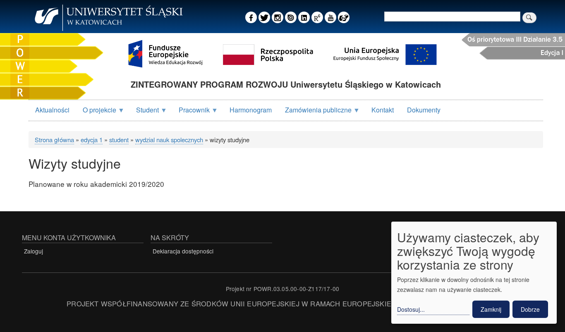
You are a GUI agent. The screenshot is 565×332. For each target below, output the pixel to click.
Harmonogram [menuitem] (251, 110)
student (119, 139)
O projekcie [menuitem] (96, 112)
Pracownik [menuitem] (191, 112)
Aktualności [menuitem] (52, 110)
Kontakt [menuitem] (382, 110)
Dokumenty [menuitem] (424, 110)
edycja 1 (92, 139)
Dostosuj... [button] (411, 309)
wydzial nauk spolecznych (169, 139)
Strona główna (54, 139)
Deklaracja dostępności (183, 251)
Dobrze (530, 309)
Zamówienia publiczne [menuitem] (315, 112)
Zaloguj (33, 251)
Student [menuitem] (144, 112)
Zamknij (491, 309)
